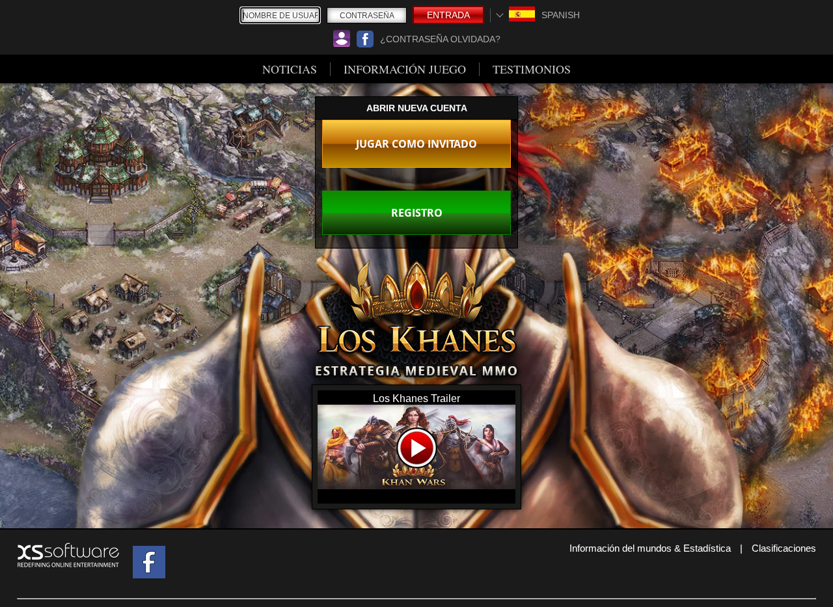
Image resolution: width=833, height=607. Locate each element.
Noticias (289, 69)
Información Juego (405, 69)
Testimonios (532, 69)
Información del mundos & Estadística (650, 548)
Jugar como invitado (416, 144)
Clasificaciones (784, 548)
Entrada (448, 15)
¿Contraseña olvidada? (440, 39)
